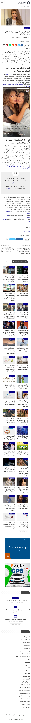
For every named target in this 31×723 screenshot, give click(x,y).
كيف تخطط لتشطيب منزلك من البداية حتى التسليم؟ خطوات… (15, 609)
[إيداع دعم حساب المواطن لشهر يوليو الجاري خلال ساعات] (9, 395)
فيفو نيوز (28, 665)
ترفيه (15, 616)
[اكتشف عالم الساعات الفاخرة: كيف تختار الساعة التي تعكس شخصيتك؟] (22, 270)
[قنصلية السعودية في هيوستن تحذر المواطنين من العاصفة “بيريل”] (9, 342)
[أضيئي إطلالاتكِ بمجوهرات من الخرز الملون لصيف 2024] (9, 430)
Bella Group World (25, 701)
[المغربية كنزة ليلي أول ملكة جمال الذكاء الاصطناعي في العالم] (9, 462)
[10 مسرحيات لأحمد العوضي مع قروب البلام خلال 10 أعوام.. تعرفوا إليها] (22, 325)
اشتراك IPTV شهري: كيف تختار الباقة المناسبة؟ (15, 619)
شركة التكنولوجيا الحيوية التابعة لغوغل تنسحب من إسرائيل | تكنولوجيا (7, 249)
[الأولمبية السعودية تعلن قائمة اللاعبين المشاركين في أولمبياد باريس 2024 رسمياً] (9, 288)
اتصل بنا (14, 715)
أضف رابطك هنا (26, 636)
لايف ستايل (26, 28)
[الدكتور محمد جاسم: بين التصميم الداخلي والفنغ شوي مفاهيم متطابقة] (22, 360)
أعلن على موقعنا (21, 715)
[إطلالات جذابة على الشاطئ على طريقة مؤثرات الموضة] (22, 379)
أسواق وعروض (15, 598)
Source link (27, 231)
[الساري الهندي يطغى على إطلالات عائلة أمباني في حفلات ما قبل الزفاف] (22, 482)
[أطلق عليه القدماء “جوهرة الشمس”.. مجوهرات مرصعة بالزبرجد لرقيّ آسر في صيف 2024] (9, 360)
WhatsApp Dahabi (25, 704)
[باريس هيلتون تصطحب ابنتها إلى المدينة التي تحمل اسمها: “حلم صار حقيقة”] (22, 462)
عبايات (28, 667)
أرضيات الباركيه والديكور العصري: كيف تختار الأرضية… (16, 600)
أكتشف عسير (26, 679)
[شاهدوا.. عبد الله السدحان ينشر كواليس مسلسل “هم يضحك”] (22, 307)
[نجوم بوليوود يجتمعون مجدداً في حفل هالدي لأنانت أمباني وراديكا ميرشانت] (22, 413)
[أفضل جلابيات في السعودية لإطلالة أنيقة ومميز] (22, 288)
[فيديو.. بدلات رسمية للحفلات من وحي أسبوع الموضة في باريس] (9, 482)
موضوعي (27, 670)
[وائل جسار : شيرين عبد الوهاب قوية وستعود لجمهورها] (9, 413)
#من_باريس (13, 182)
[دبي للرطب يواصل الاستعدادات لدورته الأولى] (9, 379)
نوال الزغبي (9, 74)
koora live (8, 715)
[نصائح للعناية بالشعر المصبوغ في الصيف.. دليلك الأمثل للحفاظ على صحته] (22, 395)
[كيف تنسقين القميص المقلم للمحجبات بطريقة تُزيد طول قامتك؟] (9, 499)
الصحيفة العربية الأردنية (24, 684)
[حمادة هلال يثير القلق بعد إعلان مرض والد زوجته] (22, 342)
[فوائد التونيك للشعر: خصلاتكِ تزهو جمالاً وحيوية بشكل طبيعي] (22, 499)
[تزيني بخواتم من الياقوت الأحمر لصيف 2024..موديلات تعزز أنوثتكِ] (9, 517)
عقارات (15, 607)
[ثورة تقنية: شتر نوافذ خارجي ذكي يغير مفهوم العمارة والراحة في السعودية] (9, 270)
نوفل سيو (27, 662)
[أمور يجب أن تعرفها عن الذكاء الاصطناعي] (22, 430)
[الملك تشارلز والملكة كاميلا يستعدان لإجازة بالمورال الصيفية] (9, 446)
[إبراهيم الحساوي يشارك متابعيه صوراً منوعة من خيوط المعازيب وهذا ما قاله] (9, 307)
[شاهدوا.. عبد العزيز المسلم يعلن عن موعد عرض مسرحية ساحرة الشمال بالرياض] (9, 325)
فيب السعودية (26, 676)
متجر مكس (27, 673)
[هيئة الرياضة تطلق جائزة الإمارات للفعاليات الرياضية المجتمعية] (22, 517)
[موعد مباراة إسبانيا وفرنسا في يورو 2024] (22, 446)
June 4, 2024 (9, 188)
